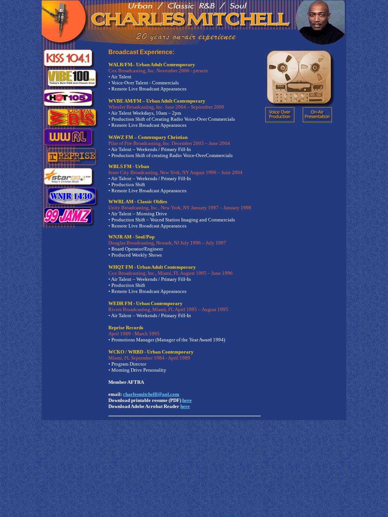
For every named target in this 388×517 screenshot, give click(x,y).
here (187, 400)
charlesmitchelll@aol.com (151, 394)
